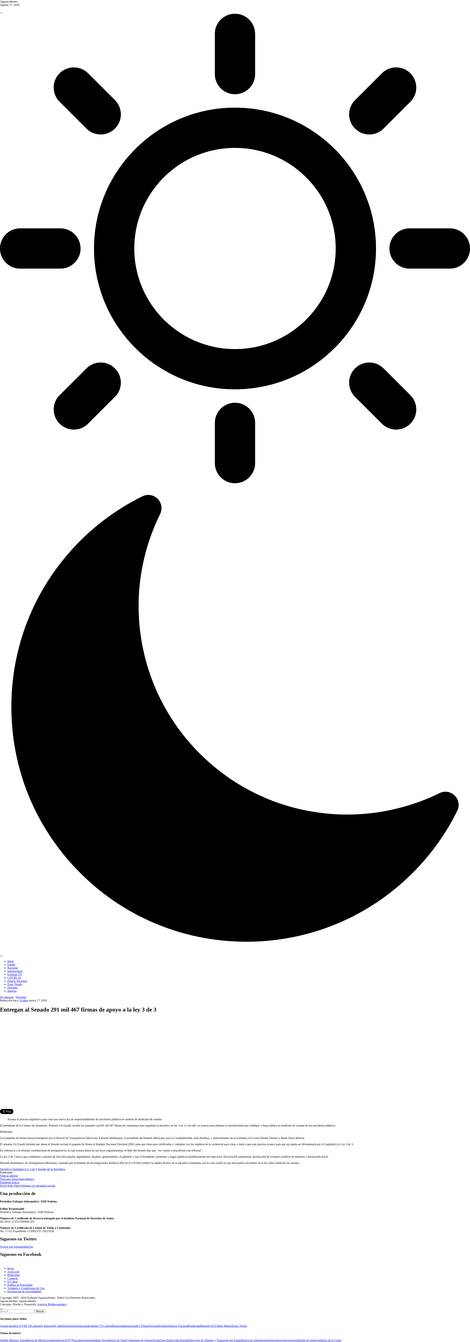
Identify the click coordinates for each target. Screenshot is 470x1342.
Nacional (12, 967)
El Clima (12, 1281)
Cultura (35, 1326)
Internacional (14, 971)
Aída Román (181, 1340)
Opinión (164, 1326)
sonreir (294, 1340)
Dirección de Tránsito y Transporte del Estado (215, 1340)
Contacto (12, 1278)
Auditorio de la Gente (328, 1340)
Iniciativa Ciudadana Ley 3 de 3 (18, 1169)
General (107, 1326)
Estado (11, 964)
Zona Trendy (14, 984)
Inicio (10, 961)
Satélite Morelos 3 (10, 1340)
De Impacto (7, 997)
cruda (50, 1340)
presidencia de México (34, 1340)
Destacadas (81, 1326)
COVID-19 (14, 977)
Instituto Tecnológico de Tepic (109, 1340)
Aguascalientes (8, 1326)
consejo (285, 1340)
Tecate (156, 1340)
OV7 (69, 1340)
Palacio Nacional (17, 981)
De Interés (59, 1326)
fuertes (269, 1340)
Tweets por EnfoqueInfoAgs (16, 1246)
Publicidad (13, 1275)
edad (56, 1340)
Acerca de (13, 1271)
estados (277, 1340)
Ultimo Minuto (223, 1326)
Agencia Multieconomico (52, 1304)
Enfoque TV (14, 974)
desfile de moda (307, 1340)
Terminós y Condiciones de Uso (26, 1288)
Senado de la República (51, 1169)
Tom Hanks (167, 1340)
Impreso (12, 990)
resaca (62, 1340)
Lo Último (143, 1326)
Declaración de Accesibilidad (24, 1291)
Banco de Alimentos (253, 1340)
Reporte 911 (208, 1326)
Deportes (12, 987)
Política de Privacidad (19, 1284)
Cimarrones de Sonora (140, 1340)
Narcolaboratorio (82, 1340)
